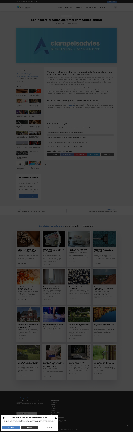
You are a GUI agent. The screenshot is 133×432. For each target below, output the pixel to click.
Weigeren (29, 427)
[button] (56, 417)
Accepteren (11, 427)
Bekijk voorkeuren (48, 427)
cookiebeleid (34, 422)
